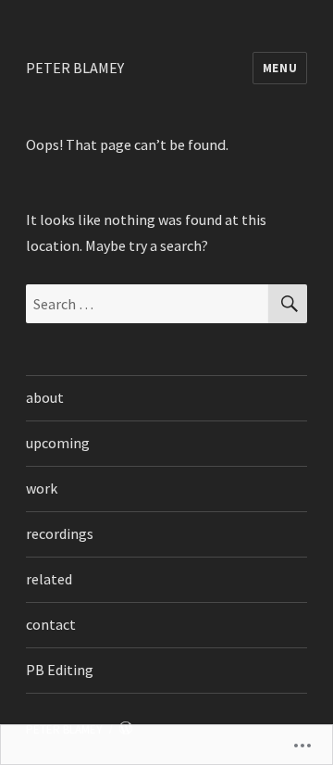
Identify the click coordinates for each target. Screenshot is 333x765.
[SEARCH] (287, 303)
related (49, 579)
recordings (59, 533)
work (41, 488)
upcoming (58, 442)
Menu (280, 68)
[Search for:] (147, 304)
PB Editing (59, 669)
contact (51, 624)
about (45, 397)
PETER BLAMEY (75, 67)
